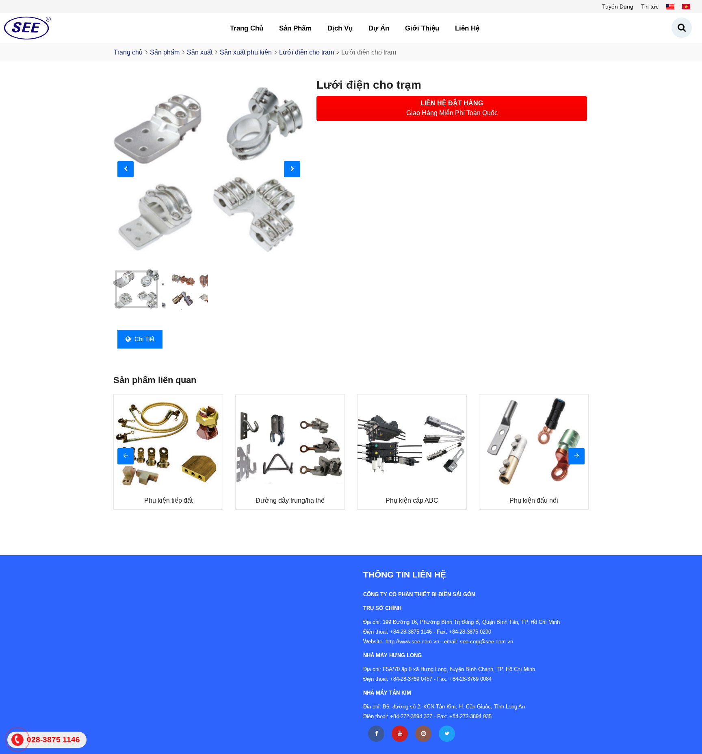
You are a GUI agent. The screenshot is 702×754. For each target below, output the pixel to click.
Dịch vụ (340, 28)
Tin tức (650, 6)
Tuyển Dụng (617, 6)
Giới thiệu (422, 28)
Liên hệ (467, 28)
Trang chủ (246, 28)
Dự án (378, 28)
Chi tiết (143, 339)
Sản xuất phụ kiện (246, 52)
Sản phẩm (295, 28)
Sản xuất (199, 52)
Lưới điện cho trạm (306, 52)
